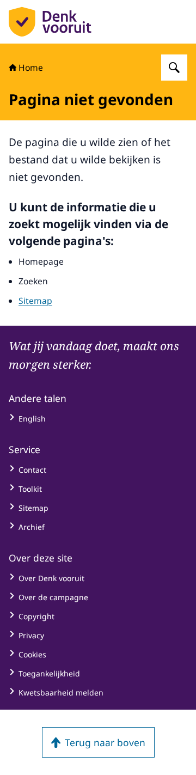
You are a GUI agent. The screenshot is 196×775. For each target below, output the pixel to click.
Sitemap (35, 301)
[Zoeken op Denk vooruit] (174, 67)
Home (31, 68)
